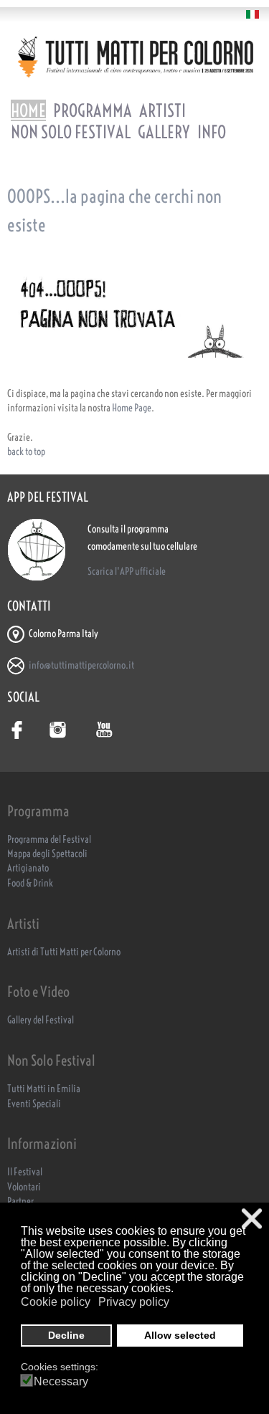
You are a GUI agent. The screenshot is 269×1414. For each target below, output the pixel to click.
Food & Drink (30, 883)
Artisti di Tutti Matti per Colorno (64, 952)
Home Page (131, 408)
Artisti (162, 110)
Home (28, 110)
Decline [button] (66, 1335)
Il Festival (24, 1172)
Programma (92, 110)
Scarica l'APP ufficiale (127, 571)
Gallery (164, 131)
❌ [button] (251, 1219)
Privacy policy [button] (133, 1302)
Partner (20, 1201)
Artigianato (28, 868)
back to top (26, 452)
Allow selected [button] (180, 1335)
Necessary (61, 1381)
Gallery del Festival (40, 1020)
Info (211, 131)
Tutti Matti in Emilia (43, 1089)
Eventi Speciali (34, 1104)
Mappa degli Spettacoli (47, 854)
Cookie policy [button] (55, 1302)
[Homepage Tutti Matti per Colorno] (134, 56)
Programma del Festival (49, 839)
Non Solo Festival (71, 131)
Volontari (24, 1187)
